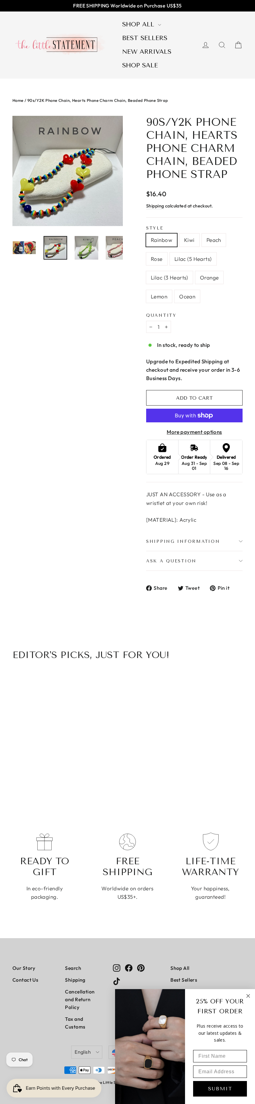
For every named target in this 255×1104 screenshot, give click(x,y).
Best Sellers (144, 38)
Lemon (159, 296)
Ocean (187, 296)
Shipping (155, 206)
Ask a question (171, 560)
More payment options (194, 432)
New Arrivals (146, 51)
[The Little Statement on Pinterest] (141, 967)
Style (155, 227)
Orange (209, 277)
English (83, 1052)
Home (18, 100)
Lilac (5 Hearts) (193, 259)
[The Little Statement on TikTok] (116, 980)
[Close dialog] (248, 996)
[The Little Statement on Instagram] (116, 967)
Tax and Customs (75, 1023)
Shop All (139, 24)
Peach (213, 240)
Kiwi (189, 240)
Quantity (161, 315)
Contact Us (25, 980)
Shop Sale (140, 65)
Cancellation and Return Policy (80, 999)
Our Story (23, 968)
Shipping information (183, 541)
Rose (157, 259)
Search (73, 968)
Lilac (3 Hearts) (169, 277)
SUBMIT (220, 1089)
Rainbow (161, 240)
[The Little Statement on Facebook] (128, 967)
